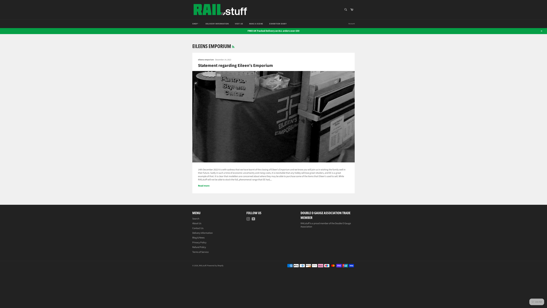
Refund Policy (199, 247)
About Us (196, 223)
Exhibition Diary (278, 23)
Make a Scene (256, 23)
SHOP (195, 23)
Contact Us (197, 228)
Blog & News (198, 237)
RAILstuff (202, 265)
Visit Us (239, 23)
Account (351, 23)
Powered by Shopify (215, 265)
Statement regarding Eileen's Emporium (235, 65)
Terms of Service (200, 252)
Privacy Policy (199, 242)
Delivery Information (217, 23)
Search (195, 218)
